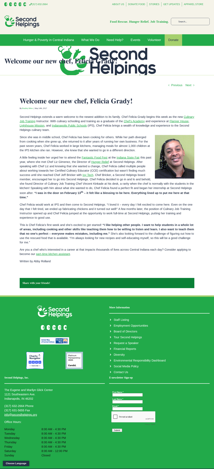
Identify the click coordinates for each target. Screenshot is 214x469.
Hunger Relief (100, 161)
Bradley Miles (27, 108)
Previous (176, 85)
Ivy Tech (88, 175)
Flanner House (179, 121)
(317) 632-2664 (40, 4)
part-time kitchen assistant (53, 254)
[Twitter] (11, 4)
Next (188, 85)
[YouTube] (25, 4)
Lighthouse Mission (32, 125)
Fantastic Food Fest (94, 157)
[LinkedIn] (16, 4)
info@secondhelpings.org (20, 414)
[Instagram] (21, 4)
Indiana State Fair (128, 157)
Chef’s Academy (134, 121)
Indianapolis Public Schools (69, 125)
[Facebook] (6, 4)
